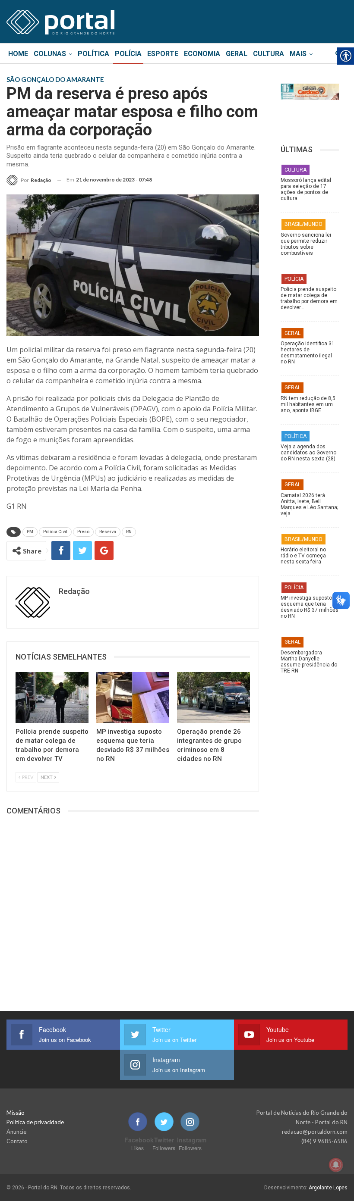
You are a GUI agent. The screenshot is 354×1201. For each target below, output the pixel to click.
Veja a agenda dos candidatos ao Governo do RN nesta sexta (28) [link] (308, 453)
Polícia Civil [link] (55, 531)
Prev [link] (27, 777)
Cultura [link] (268, 54)
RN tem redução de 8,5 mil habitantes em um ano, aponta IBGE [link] (308, 404)
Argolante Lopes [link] (328, 1188)
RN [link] (129, 531)
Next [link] (47, 777)
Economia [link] (202, 54)
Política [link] (93, 54)
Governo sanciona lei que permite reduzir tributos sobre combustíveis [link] (306, 244)
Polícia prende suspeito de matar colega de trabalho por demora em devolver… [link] (309, 298)
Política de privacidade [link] (35, 1122)
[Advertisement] (310, 866)
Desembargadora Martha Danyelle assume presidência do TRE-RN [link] (309, 662)
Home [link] (18, 54)
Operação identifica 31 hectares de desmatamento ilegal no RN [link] (308, 353)
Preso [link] (83, 531)
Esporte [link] (162, 54)
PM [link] (30, 531)
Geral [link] (236, 54)
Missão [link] (15, 1112)
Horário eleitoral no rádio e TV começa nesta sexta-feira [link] (303, 556)
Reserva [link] (107, 531)
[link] (60, 20)
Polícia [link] (128, 54)
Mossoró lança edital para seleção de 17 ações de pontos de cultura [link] (306, 189)
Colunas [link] (50, 54)
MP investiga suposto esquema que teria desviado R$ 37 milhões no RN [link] (309, 607)
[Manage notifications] (336, 1165)
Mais (298, 54)
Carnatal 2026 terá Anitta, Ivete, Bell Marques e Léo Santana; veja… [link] (309, 504)
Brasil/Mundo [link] (303, 224)
